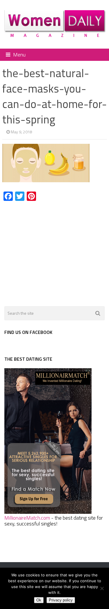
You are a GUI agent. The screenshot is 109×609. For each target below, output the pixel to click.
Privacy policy (61, 600)
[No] (102, 588)
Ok (38, 600)
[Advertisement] (51, 250)
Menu (19, 55)
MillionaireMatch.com (27, 518)
